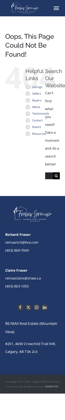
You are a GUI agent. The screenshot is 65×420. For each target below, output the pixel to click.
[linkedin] (45, 307)
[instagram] (36, 307)
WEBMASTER (51, 386)
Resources (39, 134)
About (36, 107)
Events (36, 127)
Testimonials (40, 113)
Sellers (36, 93)
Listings (37, 87)
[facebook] (20, 307)
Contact (37, 120)
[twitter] (28, 307)
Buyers (36, 100)
